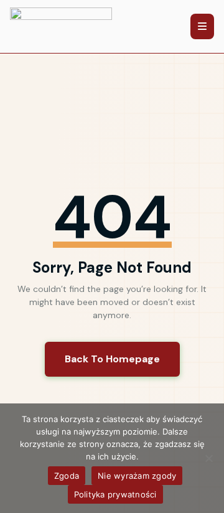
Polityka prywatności (115, 494)
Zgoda (66, 476)
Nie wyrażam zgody (137, 476)
